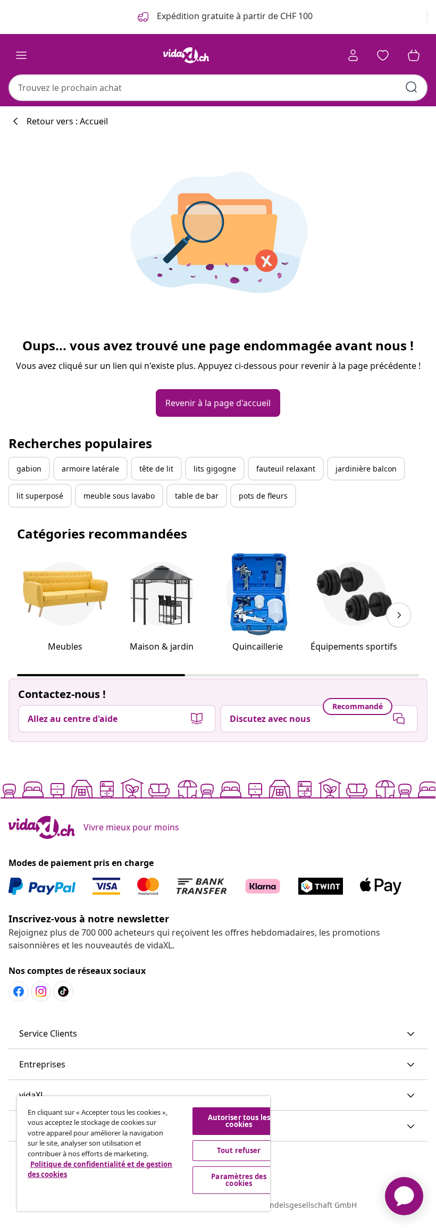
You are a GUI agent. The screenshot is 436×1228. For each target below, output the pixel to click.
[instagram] (41, 991)
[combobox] (218, 87)
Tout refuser (239, 1150)
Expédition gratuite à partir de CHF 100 (234, 16)
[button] (218, 1034)
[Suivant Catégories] (399, 615)
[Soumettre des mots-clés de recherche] (411, 87)
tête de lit (156, 469)
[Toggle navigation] (21, 55)
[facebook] (18, 991)
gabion (28, 469)
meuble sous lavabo (119, 496)
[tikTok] (63, 991)
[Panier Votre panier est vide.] (414, 55)
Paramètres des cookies (238, 1180)
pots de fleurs (263, 496)
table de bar (197, 496)
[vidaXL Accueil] (186, 55)
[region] (143, 1153)
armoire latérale (90, 469)
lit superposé (39, 496)
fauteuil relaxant (285, 469)
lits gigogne (215, 469)
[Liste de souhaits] (383, 55)
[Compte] (353, 55)
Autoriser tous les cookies (239, 1121)
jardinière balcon (366, 469)
